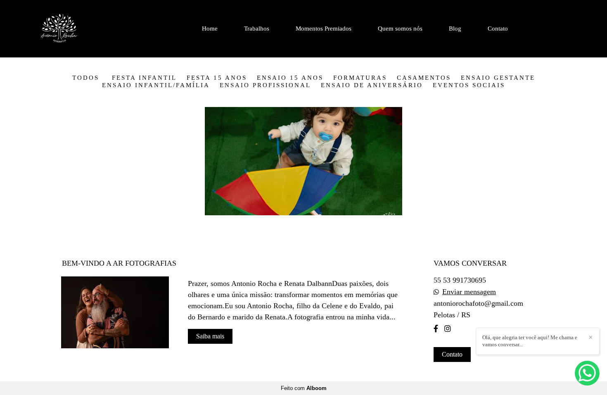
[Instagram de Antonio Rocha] (447, 329)
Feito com (304, 388)
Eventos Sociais (469, 85)
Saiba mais (210, 336)
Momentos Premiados (323, 28)
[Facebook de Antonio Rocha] (436, 329)
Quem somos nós (400, 28)
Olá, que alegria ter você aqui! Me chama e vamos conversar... (529, 340)
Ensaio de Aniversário (372, 85)
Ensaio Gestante (498, 78)
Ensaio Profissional (265, 85)
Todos (85, 78)
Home (210, 28)
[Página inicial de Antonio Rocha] (80, 28)
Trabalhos (256, 28)
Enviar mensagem (469, 291)
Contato (498, 28)
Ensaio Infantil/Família (156, 85)
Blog (455, 28)
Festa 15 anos (217, 78)
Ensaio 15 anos (290, 78)
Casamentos (424, 78)
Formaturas (360, 78)
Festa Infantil (144, 78)
